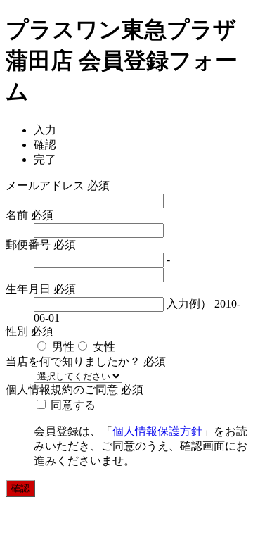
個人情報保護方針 (157, 431)
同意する (72, 405)
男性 (61, 347)
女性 (102, 347)
